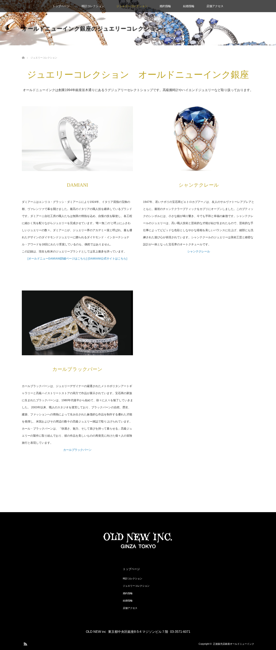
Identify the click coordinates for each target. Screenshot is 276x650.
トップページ (61, 6)
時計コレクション (93, 6)
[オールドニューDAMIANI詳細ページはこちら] (57, 258)
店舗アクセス (214, 6)
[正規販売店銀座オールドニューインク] (138, 548)
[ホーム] (23, 52)
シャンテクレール (198, 251)
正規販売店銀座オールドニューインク (233, 644)
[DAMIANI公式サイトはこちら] (107, 258)
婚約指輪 (165, 6)
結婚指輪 (188, 6)
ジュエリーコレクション (131, 6)
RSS (25, 643)
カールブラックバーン (77, 449)
